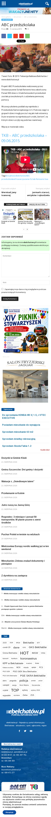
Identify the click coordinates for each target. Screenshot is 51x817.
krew (37, 663)
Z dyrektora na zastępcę (14, 575)
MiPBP (34, 667)
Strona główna (6, 17)
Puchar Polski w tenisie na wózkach (20, 534)
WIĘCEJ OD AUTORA (37, 204)
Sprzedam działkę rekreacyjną (18, 438)
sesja (14, 685)
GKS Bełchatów (38, 647)
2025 (5, 643)
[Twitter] (26, 731)
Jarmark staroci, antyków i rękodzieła (38, 194)
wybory (25, 690)
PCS (41, 668)
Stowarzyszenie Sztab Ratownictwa (31, 179)
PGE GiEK (6, 671)
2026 (11, 642)
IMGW (35, 653)
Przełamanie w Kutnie (13, 493)
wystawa (17, 695)
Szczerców (36, 685)
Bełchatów (21, 176)
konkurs (14, 659)
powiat (33, 680)
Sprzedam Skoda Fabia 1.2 (16, 445)
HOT (24, 653)
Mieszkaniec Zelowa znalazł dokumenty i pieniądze (23, 562)
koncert (5, 659)
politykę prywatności (35, 799)
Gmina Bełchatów (10, 653)
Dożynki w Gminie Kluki (8, 222)
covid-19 (6, 647)
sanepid (6, 685)
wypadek (7, 695)
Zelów (25, 695)
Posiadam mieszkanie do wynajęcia (21, 424)
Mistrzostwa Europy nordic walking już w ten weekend (25, 547)
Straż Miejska (24, 685)
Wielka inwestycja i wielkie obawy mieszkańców (21, 593)
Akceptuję (9, 812)
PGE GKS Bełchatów (10, 676)
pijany (5, 680)
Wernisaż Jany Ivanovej (8, 194)
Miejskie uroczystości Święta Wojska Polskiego (22, 622)
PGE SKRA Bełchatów (32, 675)
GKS (24, 647)
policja (23, 680)
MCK (18, 667)
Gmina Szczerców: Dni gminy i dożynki (25, 222)
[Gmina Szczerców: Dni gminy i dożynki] (25, 214)
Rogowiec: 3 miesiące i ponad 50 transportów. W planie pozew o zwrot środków (21, 520)
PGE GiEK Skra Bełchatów (25, 671)
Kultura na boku (8, 667)
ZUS (32, 695)
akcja (18, 643)
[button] (46, 4)
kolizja (43, 653)
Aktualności (17, 17)
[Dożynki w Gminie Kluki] (9, 214)
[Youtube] (31, 731)
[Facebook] (20, 731)
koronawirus (28, 658)
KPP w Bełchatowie (13, 663)
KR (7, 29)
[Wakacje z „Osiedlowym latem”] (42, 214)
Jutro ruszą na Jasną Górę (15, 505)
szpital (5, 690)
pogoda (13, 681)
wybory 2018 (35, 690)
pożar (40, 680)
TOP (15, 690)
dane (16, 647)
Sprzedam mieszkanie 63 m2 (17, 431)
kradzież (29, 663)
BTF (38, 643)
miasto (26, 667)
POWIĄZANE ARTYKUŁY (15, 204)
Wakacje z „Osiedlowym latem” (39, 223)
